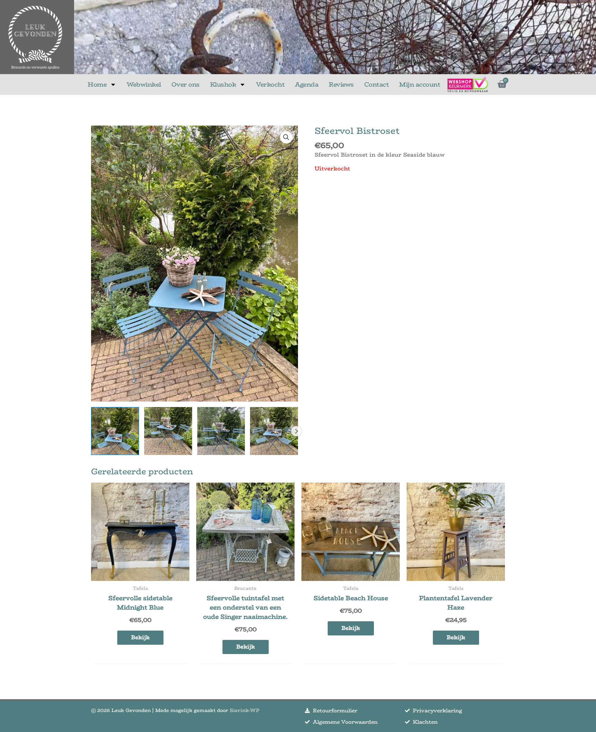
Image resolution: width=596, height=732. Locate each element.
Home (97, 84)
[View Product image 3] (221, 431)
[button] (286, 137)
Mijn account (419, 84)
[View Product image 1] (115, 431)
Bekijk (140, 637)
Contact (376, 84)
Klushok (223, 84)
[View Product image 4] (274, 431)
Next (296, 431)
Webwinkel (144, 84)
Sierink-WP (244, 710)
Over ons (185, 84)
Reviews (341, 84)
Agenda (306, 84)
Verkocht (270, 84)
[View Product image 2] (168, 431)
